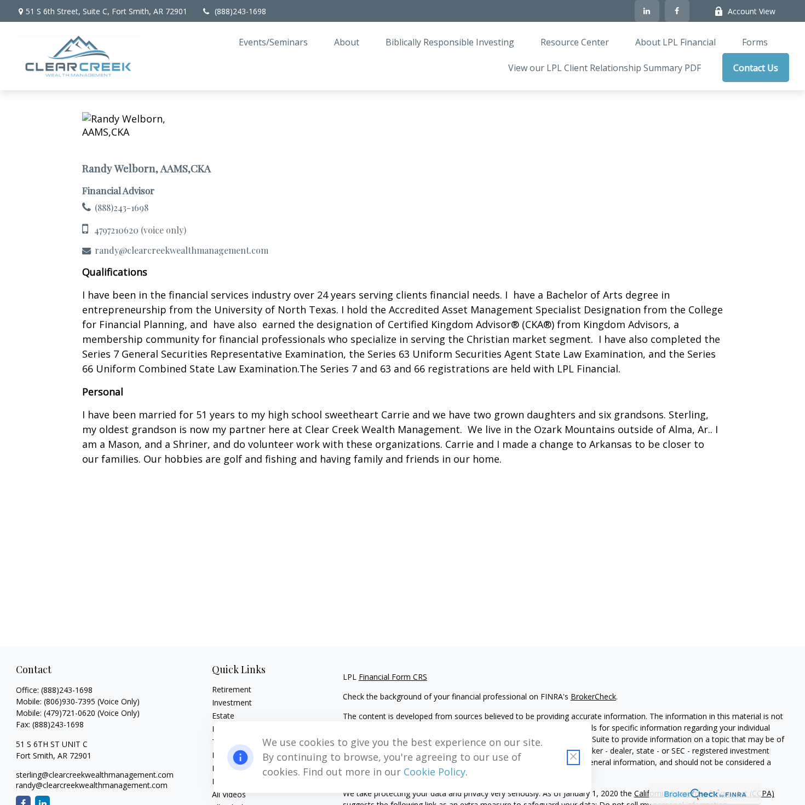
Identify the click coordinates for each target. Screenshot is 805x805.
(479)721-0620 (69, 713)
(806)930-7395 (69, 701)
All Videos (229, 794)
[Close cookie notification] (573, 757)
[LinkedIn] (647, 11)
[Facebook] (677, 11)
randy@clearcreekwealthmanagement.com (181, 250)
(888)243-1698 (240, 11)
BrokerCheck (593, 696)
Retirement (231, 689)
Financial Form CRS (393, 677)
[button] (273, 41)
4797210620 (116, 230)
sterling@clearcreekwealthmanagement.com (95, 774)
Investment (232, 702)
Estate (223, 715)
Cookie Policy (434, 771)
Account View (751, 11)
